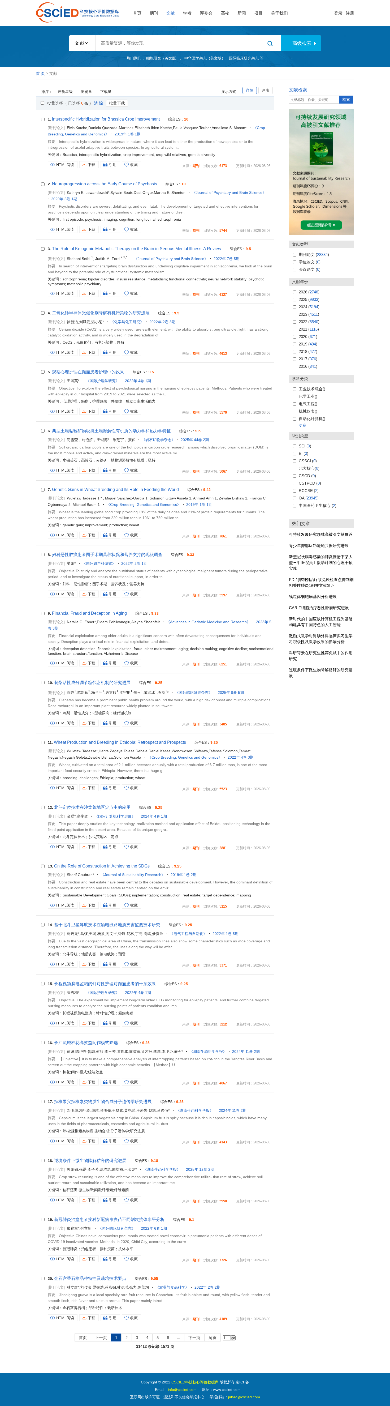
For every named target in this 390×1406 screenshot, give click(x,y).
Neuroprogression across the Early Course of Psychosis (104, 184)
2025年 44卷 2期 (195, 440)
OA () (309, 498)
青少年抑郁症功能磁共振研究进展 (319, 545)
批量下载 (117, 103)
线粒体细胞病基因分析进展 (313, 596)
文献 (170, 13)
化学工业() (308, 396)
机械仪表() (308, 411)
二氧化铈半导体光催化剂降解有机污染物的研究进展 (101, 313)
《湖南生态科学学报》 (208, 1051)
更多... (304, 425)
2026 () (309, 292)
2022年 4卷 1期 (138, 381)
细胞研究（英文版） (163, 58)
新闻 (241, 13)
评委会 (206, 13)
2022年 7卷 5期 (227, 259)
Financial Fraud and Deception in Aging (89, 613)
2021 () (309, 329)
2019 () (308, 344)
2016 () (308, 366)
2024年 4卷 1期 (154, 816)
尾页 (212, 1337)
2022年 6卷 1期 (154, 1228)
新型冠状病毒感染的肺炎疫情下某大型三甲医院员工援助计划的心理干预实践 (321, 562)
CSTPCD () (310, 483)
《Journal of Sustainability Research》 (133, 875)
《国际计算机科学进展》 (114, 816)
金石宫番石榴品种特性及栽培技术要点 (90, 1278)
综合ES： (178, 119)
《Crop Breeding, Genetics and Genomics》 (143, 504)
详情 (249, 90)
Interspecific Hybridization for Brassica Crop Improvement (106, 119)
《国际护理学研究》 (102, 381)
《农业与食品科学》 (172, 1287)
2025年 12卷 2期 (200, 1169)
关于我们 (279, 13)
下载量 (105, 91)
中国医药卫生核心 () (317, 505)
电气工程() (308, 403)
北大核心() (309, 468)
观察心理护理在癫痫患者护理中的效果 (88, 372)
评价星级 (65, 91)
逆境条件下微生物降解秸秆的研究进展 (321, 673)
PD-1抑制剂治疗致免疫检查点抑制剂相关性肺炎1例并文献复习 (321, 582)
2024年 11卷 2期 (246, 1051)
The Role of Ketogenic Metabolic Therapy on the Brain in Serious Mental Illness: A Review (136, 248)
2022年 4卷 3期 (241, 757)
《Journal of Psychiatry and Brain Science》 (229, 192)
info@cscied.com (182, 1389)
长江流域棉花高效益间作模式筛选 (86, 1042)
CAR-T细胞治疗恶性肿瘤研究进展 (319, 607)
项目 (258, 13)
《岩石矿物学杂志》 (158, 440)
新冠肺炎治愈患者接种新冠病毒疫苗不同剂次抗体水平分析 (109, 1219)
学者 (187, 13)
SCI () (305, 446)
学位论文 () (309, 262)
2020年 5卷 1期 (64, 199)
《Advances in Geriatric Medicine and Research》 (208, 622)
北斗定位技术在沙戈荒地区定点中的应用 (92, 807)
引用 (112, 165)
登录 (338, 13)
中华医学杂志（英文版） (204, 58)
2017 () (308, 359)
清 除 (98, 103)
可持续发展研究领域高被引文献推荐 (321, 534)
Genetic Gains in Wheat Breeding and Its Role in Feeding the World (115, 489)
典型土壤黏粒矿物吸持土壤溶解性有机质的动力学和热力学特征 (111, 431)
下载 (91, 165)
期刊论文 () (314, 254)
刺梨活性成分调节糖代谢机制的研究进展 (92, 682)
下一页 (194, 1337)
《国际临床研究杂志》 (193, 692)
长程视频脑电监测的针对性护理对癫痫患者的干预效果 (105, 983)
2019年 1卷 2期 (184, 875)
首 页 (40, 73)
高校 (225, 13)
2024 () (309, 307)
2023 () (309, 314)
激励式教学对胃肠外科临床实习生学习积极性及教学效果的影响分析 (321, 639)
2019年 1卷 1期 (128, 134)
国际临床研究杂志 (244, 58)
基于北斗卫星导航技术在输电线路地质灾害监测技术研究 (107, 924)
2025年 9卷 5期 (231, 692)
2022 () (309, 321)
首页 (137, 13)
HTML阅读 (65, 165)
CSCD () (307, 475)
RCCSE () (309, 490)
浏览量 (86, 91)
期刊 (154, 13)
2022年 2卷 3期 (162, 322)
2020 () (308, 336)
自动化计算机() (312, 418)
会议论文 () (309, 269)
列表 (265, 90)
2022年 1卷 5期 (226, 933)
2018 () (308, 351)
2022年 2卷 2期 (207, 1287)
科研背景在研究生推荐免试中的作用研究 (321, 656)
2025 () (309, 299)
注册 (350, 13)
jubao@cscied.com (244, 1397)
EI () (303, 453)
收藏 (134, 165)
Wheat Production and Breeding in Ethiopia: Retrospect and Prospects (120, 742)
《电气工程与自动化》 (188, 933)
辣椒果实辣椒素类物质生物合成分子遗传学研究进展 (103, 1101)
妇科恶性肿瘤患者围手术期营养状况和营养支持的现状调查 (107, 554)
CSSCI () (308, 461)
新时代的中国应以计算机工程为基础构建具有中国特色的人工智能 (321, 622)
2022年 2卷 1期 (134, 563)
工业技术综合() (312, 389)
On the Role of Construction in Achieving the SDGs (102, 866)
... (178, 1337)
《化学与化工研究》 (127, 322)
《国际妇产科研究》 (99, 563)
